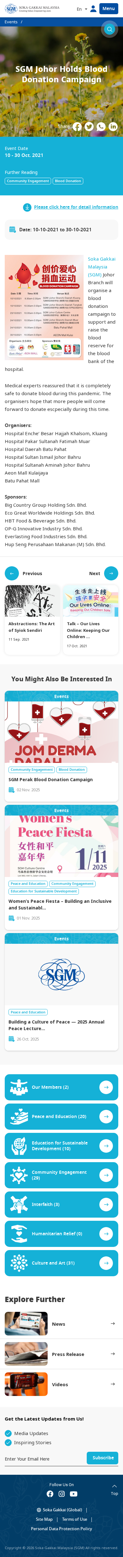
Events (11, 22)
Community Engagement (28, 180)
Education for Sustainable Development (44, 891)
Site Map (44, 1519)
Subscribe (103, 1458)
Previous (32, 573)
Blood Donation (68, 180)
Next (94, 573)
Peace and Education (28, 883)
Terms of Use (74, 1519)
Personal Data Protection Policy (61, 1529)
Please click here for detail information (76, 207)
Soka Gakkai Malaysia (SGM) (101, 267)
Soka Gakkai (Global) (62, 1510)
